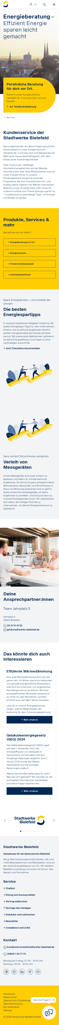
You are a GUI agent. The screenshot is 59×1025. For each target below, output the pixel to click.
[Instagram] (14, 972)
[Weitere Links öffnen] (32, 4)
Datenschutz (10, 997)
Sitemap (7, 1010)
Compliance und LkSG (18, 927)
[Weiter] (54, 820)
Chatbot (10, 888)
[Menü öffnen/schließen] (54, 4)
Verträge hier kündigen (18, 908)
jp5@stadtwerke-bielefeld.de (23, 629)
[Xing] (30, 972)
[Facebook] (6, 972)
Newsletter (12, 921)
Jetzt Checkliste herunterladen (23, 348)
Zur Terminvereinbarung (22, 106)
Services (11, 117)
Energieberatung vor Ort (22, 242)
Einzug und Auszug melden (20, 894)
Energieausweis (18, 253)
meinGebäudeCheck (20, 274)
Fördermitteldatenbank (22, 264)
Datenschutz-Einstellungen (17, 1000)
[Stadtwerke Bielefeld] (29, 820)
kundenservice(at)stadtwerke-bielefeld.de (30, 947)
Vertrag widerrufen (16, 901)
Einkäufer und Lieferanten (20, 914)
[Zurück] (5, 820)
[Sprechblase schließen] (53, 1000)
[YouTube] (38, 972)
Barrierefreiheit (11, 1007)
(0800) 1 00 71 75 (16, 953)
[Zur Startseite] (5, 4)
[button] (5, 625)
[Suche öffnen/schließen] (44, 4)
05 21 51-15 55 (14, 625)
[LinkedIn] (22, 972)
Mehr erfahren (30, 720)
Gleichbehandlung (13, 1003)
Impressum (9, 993)
